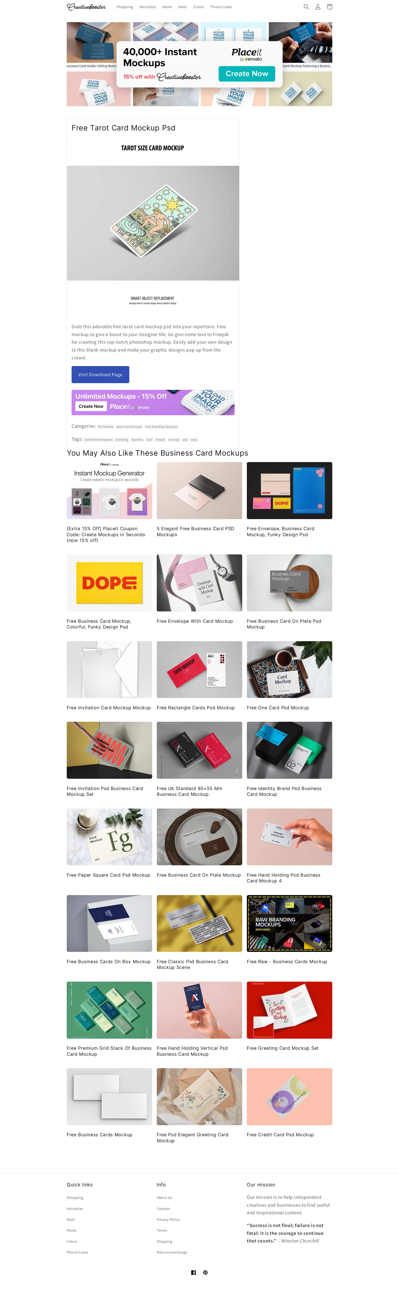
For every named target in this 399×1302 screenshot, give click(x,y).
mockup (173, 440)
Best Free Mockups (129, 427)
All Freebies (105, 427)
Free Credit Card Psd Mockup (280, 1134)
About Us (164, 1197)
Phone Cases (77, 1252)
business (137, 440)
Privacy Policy (168, 1219)
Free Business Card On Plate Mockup (199, 875)
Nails (71, 1219)
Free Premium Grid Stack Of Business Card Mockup (109, 1051)
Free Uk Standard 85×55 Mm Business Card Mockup (189, 791)
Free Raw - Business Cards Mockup (287, 961)
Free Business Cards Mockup (100, 1134)
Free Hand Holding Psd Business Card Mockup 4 (283, 878)
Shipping (164, 1241)
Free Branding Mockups (161, 427)
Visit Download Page (100, 374)
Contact (163, 1208)
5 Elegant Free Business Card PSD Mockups (195, 531)
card (149, 440)
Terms (162, 1230)
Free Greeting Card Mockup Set (283, 1048)
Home (72, 1230)
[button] (306, 7)
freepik (160, 440)
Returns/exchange (172, 1252)
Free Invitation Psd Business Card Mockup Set (105, 791)
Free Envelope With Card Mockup (195, 621)
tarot (193, 440)
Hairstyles (75, 1208)
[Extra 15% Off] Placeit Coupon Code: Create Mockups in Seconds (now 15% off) (106, 534)
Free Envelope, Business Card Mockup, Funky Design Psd (280, 531)
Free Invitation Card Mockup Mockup (109, 707)
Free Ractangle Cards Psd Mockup (196, 707)
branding (122, 440)
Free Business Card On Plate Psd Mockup (284, 624)
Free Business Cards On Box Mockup (109, 961)
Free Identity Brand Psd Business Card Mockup (284, 791)
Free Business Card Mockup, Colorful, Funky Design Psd (99, 624)
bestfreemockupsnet (98, 440)
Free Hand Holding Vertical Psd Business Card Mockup (192, 1051)
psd (185, 440)
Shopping (75, 1197)
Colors (72, 1241)
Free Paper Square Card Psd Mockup (108, 875)
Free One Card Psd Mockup (278, 707)
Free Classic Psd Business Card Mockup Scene (192, 964)
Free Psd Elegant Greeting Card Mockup (193, 1137)
